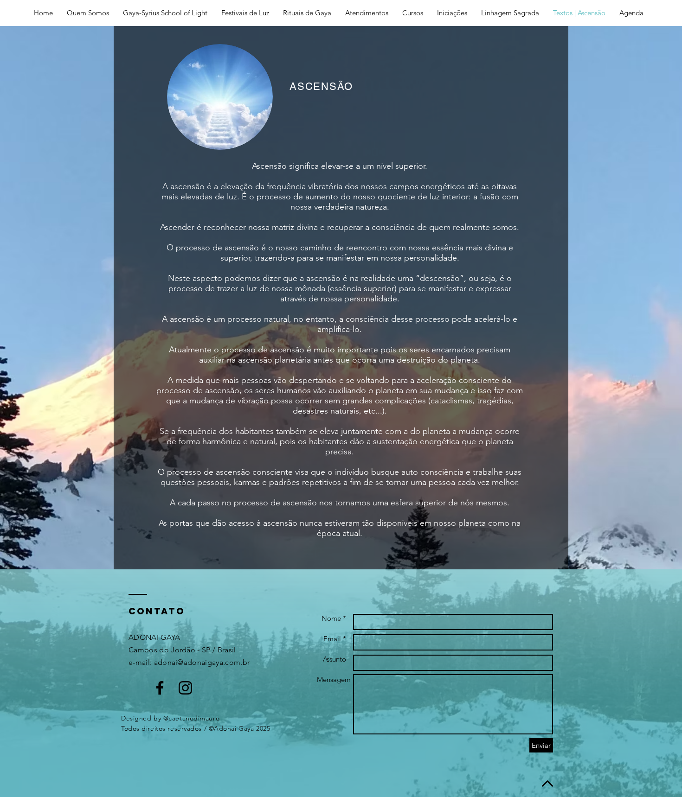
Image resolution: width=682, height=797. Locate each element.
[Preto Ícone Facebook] (160, 688)
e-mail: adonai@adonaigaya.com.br (189, 662)
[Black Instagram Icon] (185, 688)
